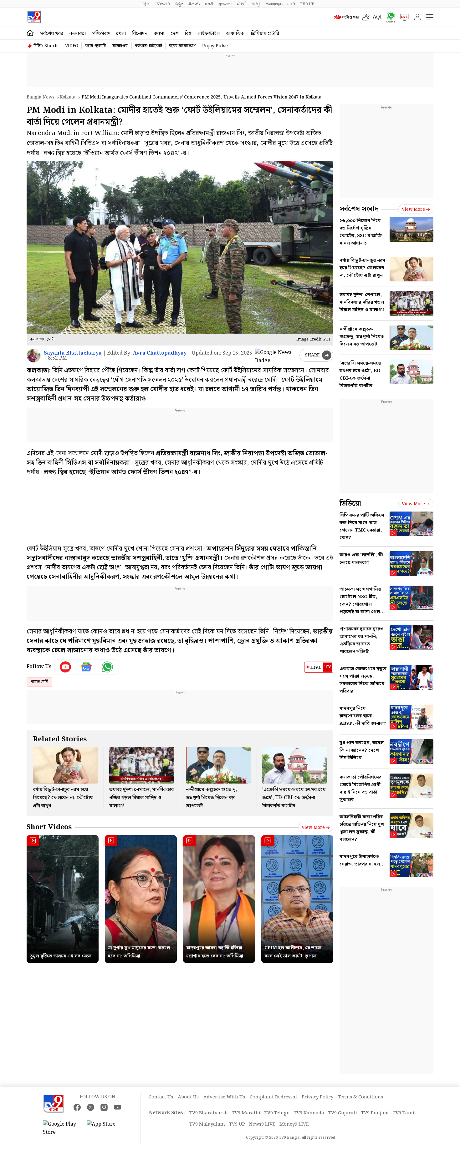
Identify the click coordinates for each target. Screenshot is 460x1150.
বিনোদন (139, 34)
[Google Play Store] (62, 1128)
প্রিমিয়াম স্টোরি (265, 34)
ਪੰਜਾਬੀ (242, 4)
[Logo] (34, 17)
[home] (30, 33)
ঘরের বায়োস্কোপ (182, 46)
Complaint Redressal (273, 1097)
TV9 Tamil (404, 1113)
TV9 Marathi (246, 1113)
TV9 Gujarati (342, 1113)
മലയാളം (274, 4)
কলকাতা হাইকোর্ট (148, 46)
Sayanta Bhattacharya (73, 353)
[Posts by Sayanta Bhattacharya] (34, 356)
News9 (163, 4)
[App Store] (105, 1128)
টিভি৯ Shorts (46, 46)
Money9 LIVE (294, 1124)
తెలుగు (194, 4)
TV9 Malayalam (207, 1124)
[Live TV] (402, 17)
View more (313, 827)
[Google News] (86, 667)
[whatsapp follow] (107, 667)
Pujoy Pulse (215, 46)
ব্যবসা (159, 34)
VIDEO (71, 46)
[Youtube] (65, 667)
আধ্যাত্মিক (235, 34)
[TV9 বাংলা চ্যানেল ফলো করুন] (389, 17)
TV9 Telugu (277, 1113)
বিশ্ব (188, 34)
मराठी (209, 4)
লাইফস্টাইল (208, 34)
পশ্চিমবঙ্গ (101, 34)
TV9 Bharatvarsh (208, 1113)
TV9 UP (237, 1124)
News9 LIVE (262, 1124)
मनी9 (291, 4)
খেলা (121, 34)
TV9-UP (307, 4)
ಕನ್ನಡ (179, 4)
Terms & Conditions (360, 1097)
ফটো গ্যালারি (95, 46)
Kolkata (67, 97)
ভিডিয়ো (350, 503)
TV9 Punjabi (375, 1113)
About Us (188, 1097)
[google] (276, 355)
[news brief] (346, 17)
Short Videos (49, 827)
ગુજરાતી (225, 4)
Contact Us (161, 1097)
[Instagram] (104, 1107)
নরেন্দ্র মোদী (39, 682)
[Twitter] (90, 1107)
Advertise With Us (224, 1097)
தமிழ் (256, 4)
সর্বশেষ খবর (51, 34)
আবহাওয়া (120, 46)
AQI (377, 17)
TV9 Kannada (309, 1113)
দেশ (174, 34)
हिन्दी (147, 4)
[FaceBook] (77, 1107)
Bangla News (40, 97)
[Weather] (367, 17)
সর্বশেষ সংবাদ (359, 209)
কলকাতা (77, 34)
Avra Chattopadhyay (160, 353)
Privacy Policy (317, 1097)
